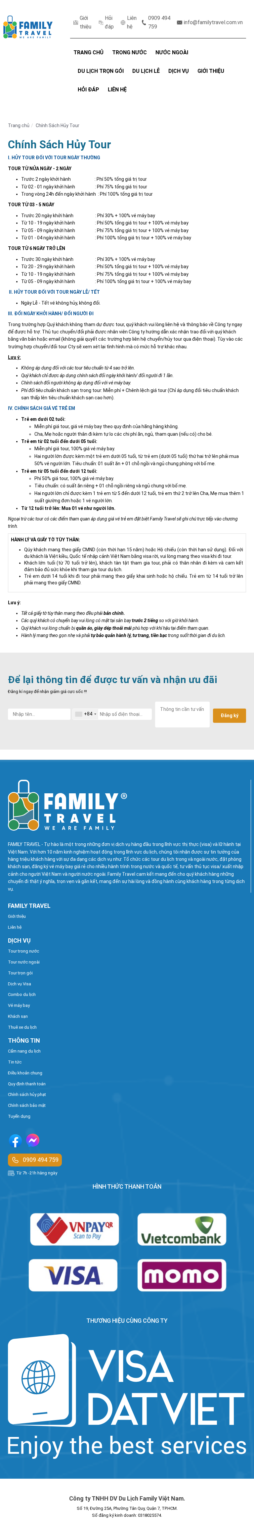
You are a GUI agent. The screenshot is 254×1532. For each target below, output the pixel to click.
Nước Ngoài (171, 52)
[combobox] (85, 714)
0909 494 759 (159, 22)
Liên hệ (132, 22)
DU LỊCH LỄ (146, 71)
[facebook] (15, 1141)
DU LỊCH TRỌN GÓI (101, 71)
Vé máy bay (19, 1005)
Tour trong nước (23, 951)
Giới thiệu (85, 22)
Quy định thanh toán (27, 1083)
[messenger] (32, 1142)
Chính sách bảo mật (27, 1105)
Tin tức (14, 1062)
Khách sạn (18, 1016)
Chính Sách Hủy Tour (57, 125)
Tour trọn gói (20, 972)
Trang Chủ (88, 52)
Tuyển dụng (19, 1116)
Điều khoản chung (25, 1072)
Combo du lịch (22, 994)
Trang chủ (18, 125)
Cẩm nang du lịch (24, 1051)
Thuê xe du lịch (22, 1027)
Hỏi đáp (109, 22)
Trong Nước (129, 52)
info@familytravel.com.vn (213, 22)
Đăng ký (229, 715)
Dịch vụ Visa (19, 983)
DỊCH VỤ (178, 71)
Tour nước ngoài (24, 962)
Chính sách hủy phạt (27, 1094)
